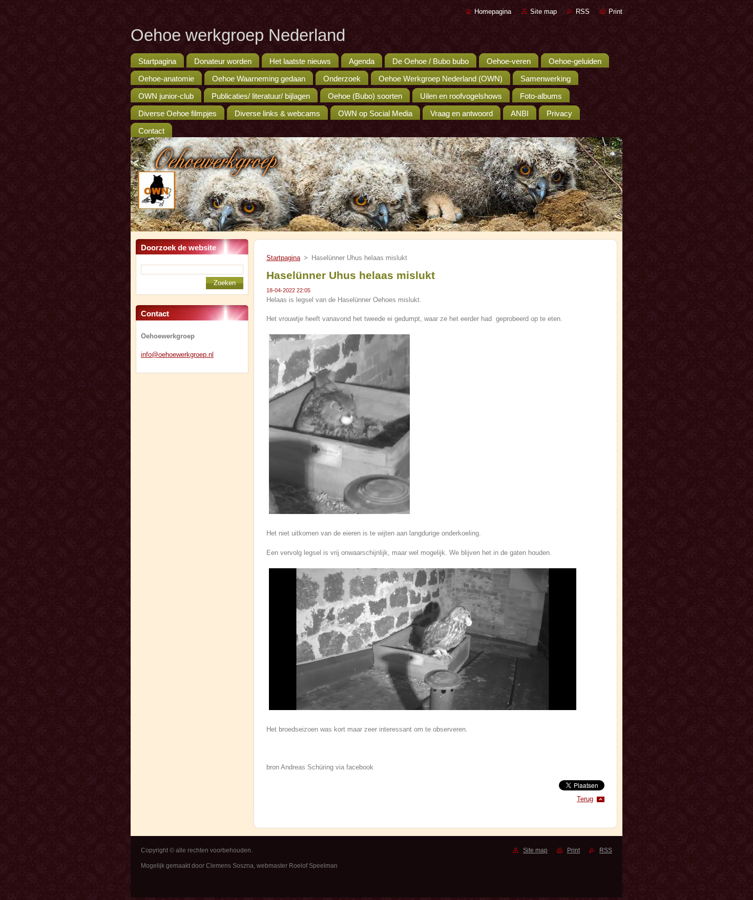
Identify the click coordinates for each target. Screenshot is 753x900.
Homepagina (492, 11)
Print (615, 11)
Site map (543, 11)
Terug (585, 799)
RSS (583, 11)
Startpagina (283, 258)
